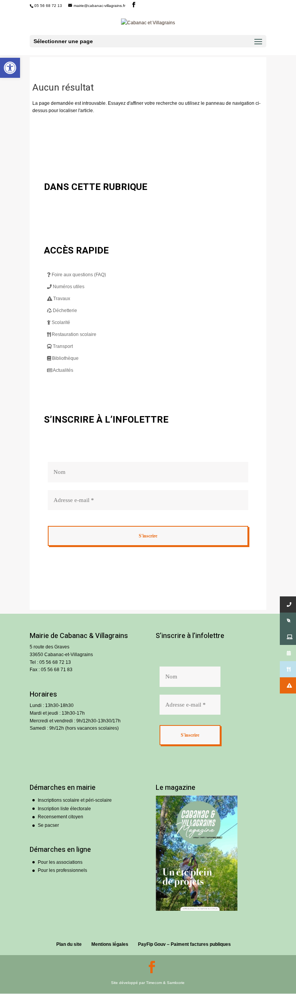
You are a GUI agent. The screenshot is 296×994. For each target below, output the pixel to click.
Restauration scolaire (73, 334)
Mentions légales (109, 944)
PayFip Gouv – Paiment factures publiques (184, 944)
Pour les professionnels (62, 870)
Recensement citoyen (60, 816)
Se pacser (48, 825)
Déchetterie (64, 310)
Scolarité (60, 322)
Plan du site (69, 944)
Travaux (61, 298)
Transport (62, 346)
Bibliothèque (65, 358)
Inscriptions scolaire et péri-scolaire (75, 800)
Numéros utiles (68, 286)
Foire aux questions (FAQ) (78, 274)
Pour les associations (60, 862)
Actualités (62, 370)
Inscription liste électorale (64, 808)
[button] (10, 68)
